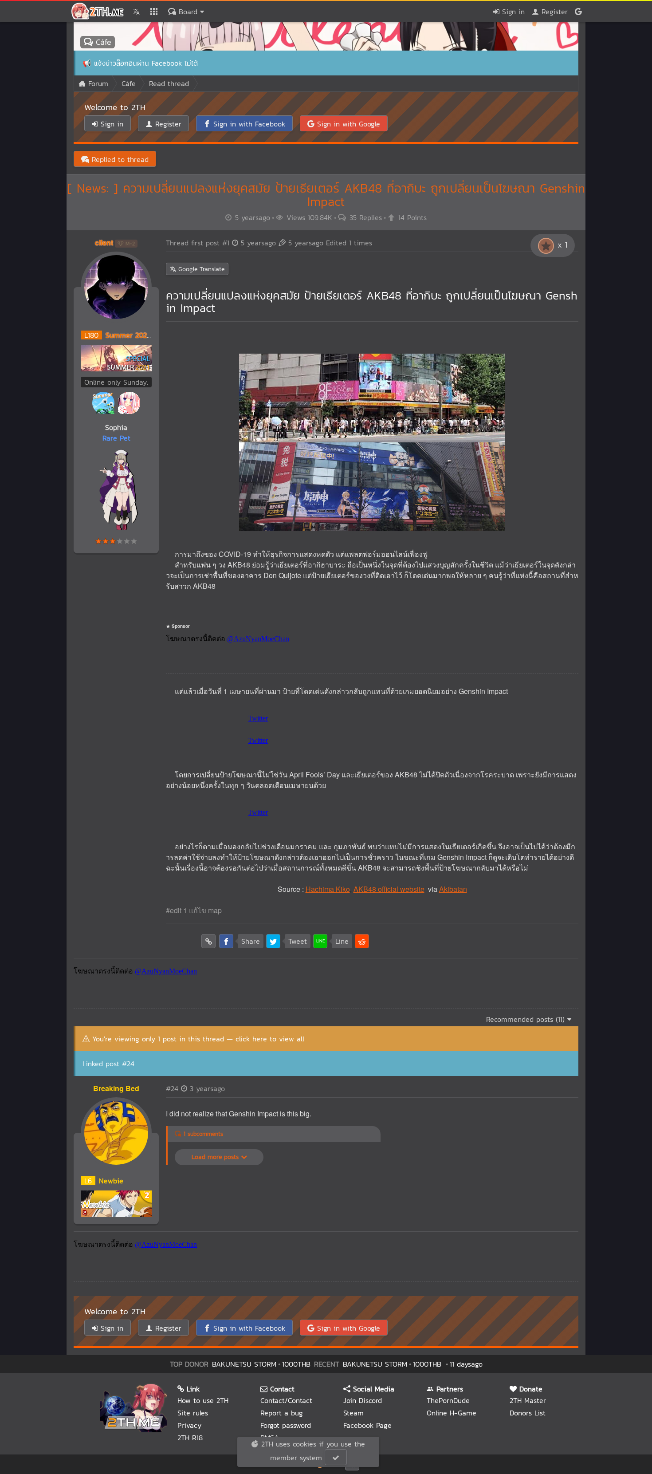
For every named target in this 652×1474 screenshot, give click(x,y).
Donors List (528, 1412)
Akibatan (453, 889)
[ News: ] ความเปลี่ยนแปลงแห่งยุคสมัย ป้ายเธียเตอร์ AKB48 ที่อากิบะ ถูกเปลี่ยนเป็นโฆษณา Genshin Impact (326, 195)
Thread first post (221, 242)
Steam (353, 1412)
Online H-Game (451, 1412)
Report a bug (281, 1412)
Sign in (512, 11)
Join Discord (362, 1400)
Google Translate (200, 269)
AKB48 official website (388, 889)
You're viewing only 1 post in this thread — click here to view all (198, 1038)
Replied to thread (119, 159)
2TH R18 (190, 1437)
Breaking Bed (116, 1088)
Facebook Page (367, 1425)
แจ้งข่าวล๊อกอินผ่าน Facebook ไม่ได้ (146, 63)
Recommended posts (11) (526, 1019)
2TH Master (528, 1400)
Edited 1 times (330, 242)
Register (553, 11)
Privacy (189, 1425)
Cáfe (102, 42)
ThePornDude (448, 1400)
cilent (104, 242)
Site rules (192, 1412)
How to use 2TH (202, 1400)
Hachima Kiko (328, 889)
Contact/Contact (286, 1400)
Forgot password (285, 1425)
